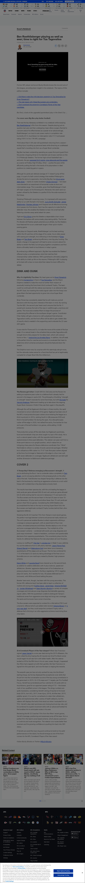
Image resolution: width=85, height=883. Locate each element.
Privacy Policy (21, 868)
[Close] (82, 873)
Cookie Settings (9, 881)
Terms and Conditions (18, 866)
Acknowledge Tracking (63, 875)
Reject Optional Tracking (63, 871)
